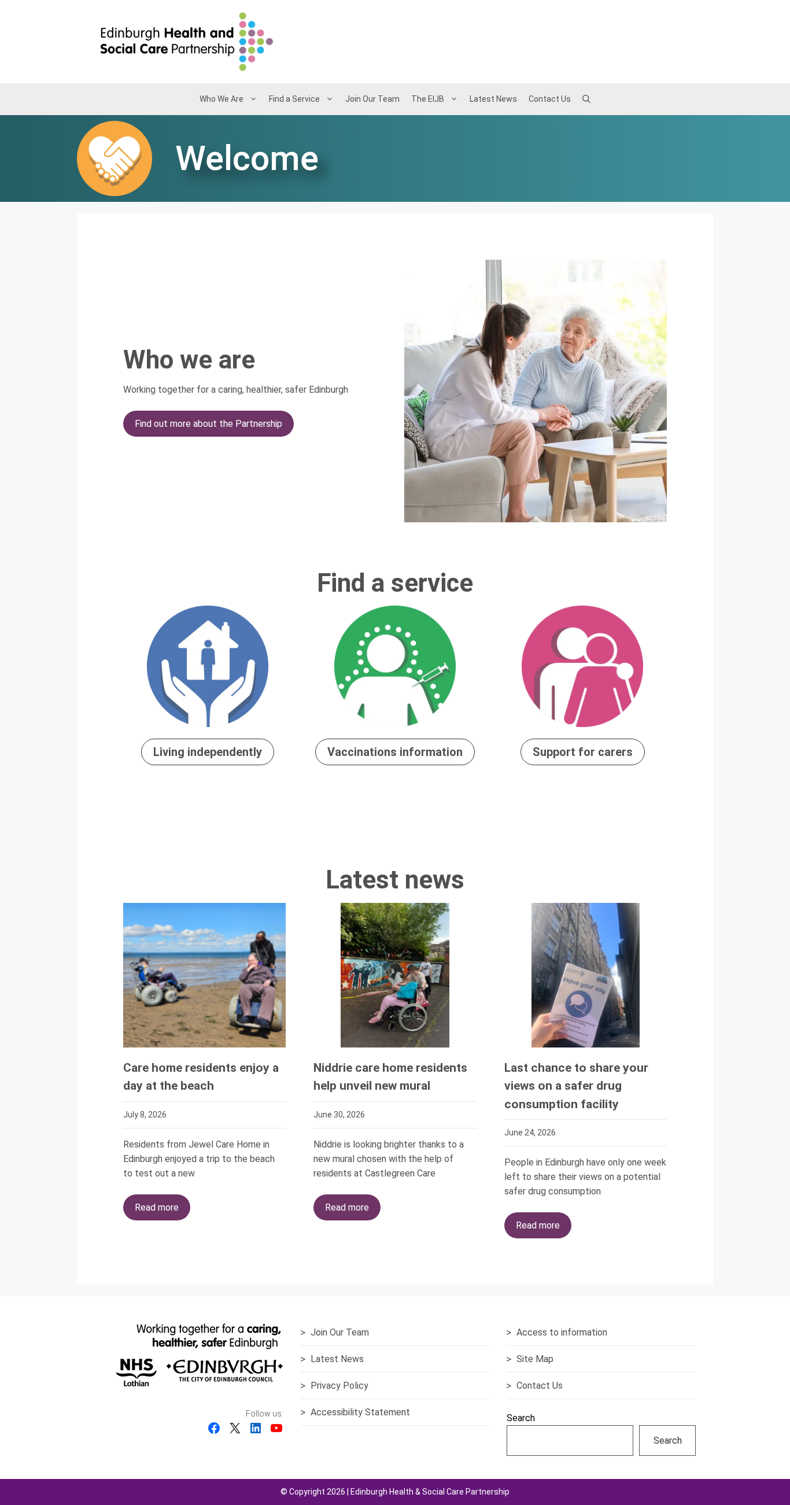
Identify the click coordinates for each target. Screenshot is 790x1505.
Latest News (493, 99)
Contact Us (550, 99)
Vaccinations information (395, 752)
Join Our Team (372, 99)
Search (521, 1417)
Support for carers (583, 752)
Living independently (207, 752)
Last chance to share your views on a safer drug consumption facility (576, 1086)
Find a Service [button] (294, 99)
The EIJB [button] (427, 99)
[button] (586, 98)
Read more (157, 1207)
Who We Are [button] (221, 99)
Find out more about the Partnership (208, 423)
